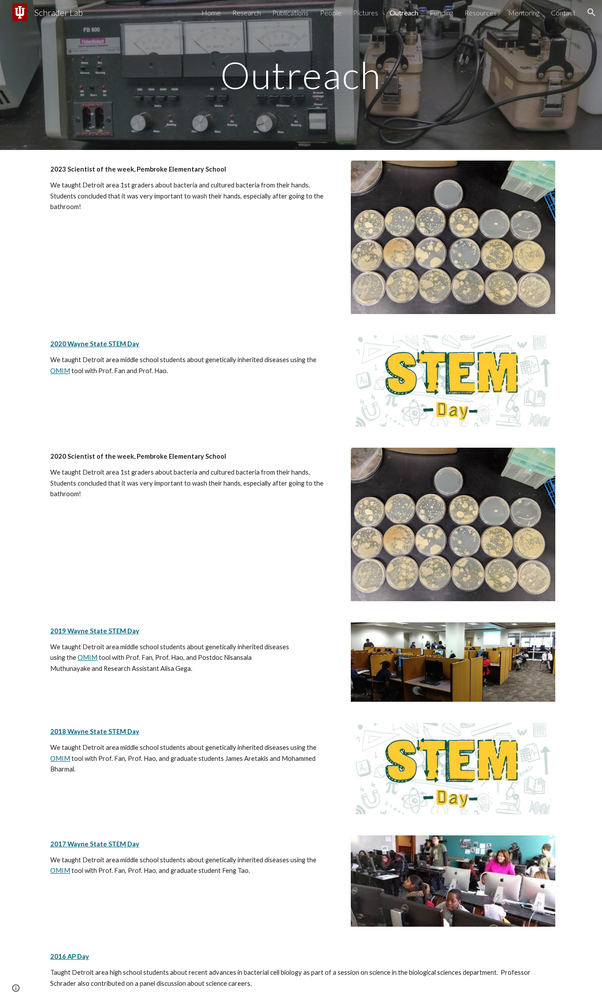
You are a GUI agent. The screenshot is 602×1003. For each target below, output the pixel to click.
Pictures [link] (365, 12)
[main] (301, 74)
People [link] (331, 12)
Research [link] (246, 12)
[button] (591, 12)
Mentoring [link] (523, 12)
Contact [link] (563, 12)
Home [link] (211, 12)
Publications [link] (290, 12)
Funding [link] (441, 12)
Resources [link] (481, 12)
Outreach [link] (404, 12)
